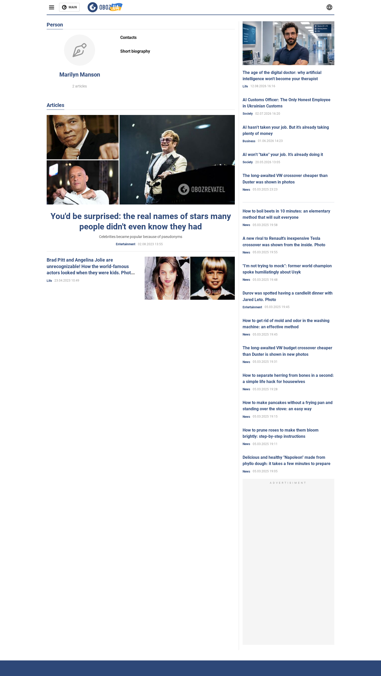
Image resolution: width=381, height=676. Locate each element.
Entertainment (125, 244)
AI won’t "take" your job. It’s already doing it (283, 154)
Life (49, 281)
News (246, 190)
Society (248, 113)
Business (249, 141)
